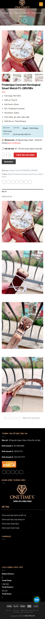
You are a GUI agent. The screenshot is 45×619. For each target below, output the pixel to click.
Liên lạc (16, 610)
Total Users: (7, 594)
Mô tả (4, 192)
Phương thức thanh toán (23, 612)
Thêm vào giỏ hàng (25, 155)
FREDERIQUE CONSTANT (29, 170)
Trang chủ (7, 13)
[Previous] (5, 51)
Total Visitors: (8, 587)
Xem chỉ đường (14, 143)
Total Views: (7, 580)
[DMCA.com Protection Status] (9, 464)
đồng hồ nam (32, 174)
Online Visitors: (8, 574)
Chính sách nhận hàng (10, 523)
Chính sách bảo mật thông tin (13, 519)
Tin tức (8, 610)
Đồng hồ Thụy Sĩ (22, 13)
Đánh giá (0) (7, 196)
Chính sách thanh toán (10, 528)
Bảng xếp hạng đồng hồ (30, 610)
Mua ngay (8, 161)
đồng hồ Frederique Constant (17, 174)
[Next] (39, 51)
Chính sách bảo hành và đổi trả (14, 515)
